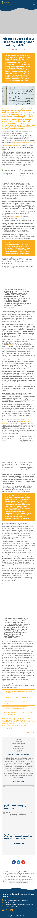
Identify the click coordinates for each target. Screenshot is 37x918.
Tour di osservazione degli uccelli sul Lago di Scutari (18, 713)
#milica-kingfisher (8, 725)
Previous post (7, 728)
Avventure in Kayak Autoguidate (16, 697)
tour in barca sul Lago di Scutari (17, 74)
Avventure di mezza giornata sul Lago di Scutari (18, 692)
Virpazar (11, 345)
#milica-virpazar (25, 718)
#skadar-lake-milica (13, 722)
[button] (14, 862)
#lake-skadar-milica (9, 724)
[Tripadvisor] (3, 910)
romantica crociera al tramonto (15, 144)
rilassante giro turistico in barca (24, 142)
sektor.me (25, 916)
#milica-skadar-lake (28, 722)
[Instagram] (7, 910)
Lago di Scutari (24, 57)
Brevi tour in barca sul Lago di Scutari (15, 703)
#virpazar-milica (7, 720)
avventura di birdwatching (12, 146)
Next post (30, 732)
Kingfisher (21, 111)
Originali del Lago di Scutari (14, 708)
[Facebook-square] (11, 910)
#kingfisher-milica (21, 725)
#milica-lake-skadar (23, 724)
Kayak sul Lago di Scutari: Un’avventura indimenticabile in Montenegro (17, 807)
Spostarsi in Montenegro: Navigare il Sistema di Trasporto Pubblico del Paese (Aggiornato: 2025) (18, 836)
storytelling (15, 217)
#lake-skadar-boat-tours (11, 718)
